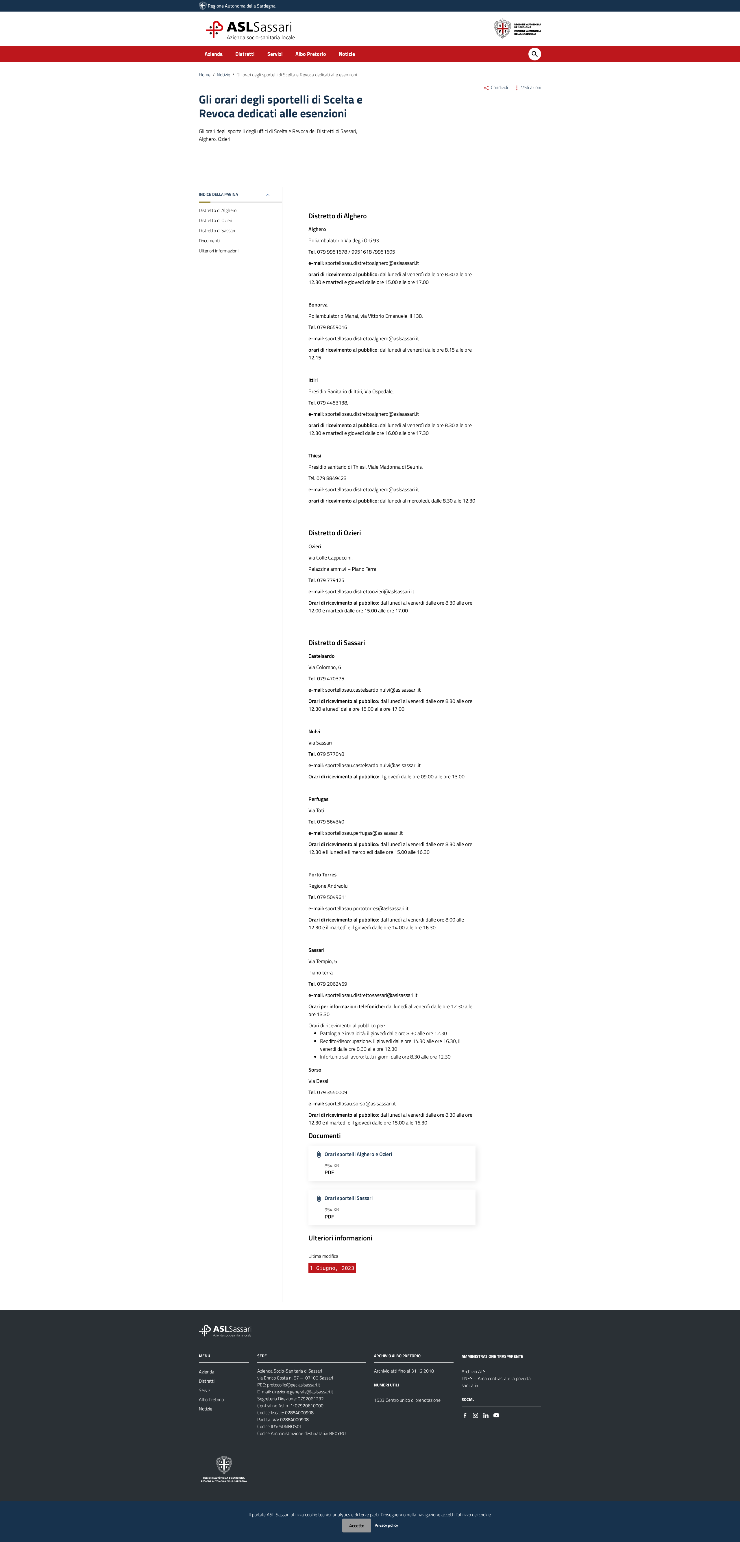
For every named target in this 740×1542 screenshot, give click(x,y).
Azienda (214, 54)
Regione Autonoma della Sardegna (241, 5)
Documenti (209, 240)
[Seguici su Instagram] (475, 1415)
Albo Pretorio (310, 54)
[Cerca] (534, 54)
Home (204, 74)
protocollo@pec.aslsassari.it (293, 1384)
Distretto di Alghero (217, 210)
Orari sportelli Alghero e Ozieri (358, 1154)
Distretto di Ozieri (215, 220)
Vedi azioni (530, 87)
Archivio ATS (474, 1371)
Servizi (275, 54)
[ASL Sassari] (203, 5)
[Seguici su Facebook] (465, 1415)
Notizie (347, 54)
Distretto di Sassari (217, 230)
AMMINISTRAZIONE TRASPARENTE (492, 1356)
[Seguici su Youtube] (496, 1415)
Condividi (499, 87)
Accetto (356, 1525)
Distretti (245, 54)
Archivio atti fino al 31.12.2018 (404, 1370)
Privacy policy (386, 1525)
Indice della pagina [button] (218, 194)
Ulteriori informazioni (218, 250)
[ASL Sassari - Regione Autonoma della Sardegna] (229, 1330)
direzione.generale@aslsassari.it (302, 1391)
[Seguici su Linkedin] (485, 1415)
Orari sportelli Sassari (349, 1198)
